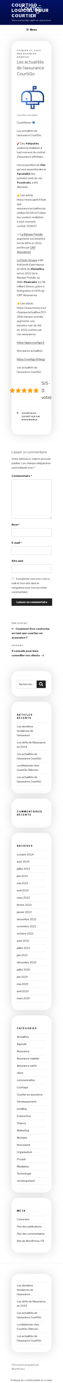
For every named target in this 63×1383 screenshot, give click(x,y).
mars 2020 (23, 998)
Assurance (23, 1051)
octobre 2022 (25, 933)
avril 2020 (23, 991)
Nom (16, 524)
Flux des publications (29, 1226)
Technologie (24, 1173)
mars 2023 (23, 897)
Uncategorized (26, 1180)
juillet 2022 (23, 948)
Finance (21, 1123)
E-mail (17, 542)
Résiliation (23, 1166)
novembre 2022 (26, 926)
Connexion (23, 1219)
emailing (22, 1108)
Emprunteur (24, 1116)
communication (26, 1080)
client (20, 1073)
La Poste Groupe (27, 260)
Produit (21, 1159)
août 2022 (23, 940)
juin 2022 (22, 955)
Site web (17, 561)
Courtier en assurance (30, 1094)
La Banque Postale (31, 234)
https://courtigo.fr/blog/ (31, 359)
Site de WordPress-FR (30, 1241)
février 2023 (24, 905)
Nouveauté (23, 1145)
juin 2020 (22, 976)
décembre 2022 (26, 919)
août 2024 (23, 861)
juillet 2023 (23, 868)
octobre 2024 (25, 854)
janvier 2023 (24, 912)
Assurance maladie (28, 1058)
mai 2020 (22, 984)
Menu (33, 29)
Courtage (29, 413)
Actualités (23, 1036)
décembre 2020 (26, 962)
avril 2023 (23, 890)
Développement (26, 1101)
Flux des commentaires (31, 1233)
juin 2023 (22, 876)
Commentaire (22, 476)
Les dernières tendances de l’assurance (25, 731)
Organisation (24, 1152)
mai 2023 (22, 883)
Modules (22, 1137)
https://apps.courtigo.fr (30, 342)
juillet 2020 (23, 969)
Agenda (21, 1044)
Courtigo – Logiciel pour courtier (30, 10)
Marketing (23, 1130)
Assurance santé (27, 1065)
